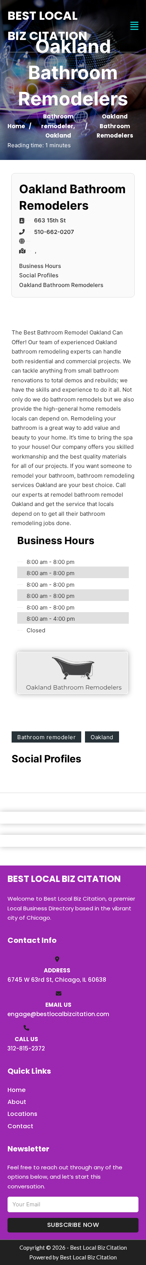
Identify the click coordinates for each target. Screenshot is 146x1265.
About (16, 1102)
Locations (22, 1114)
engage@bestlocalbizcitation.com (58, 1014)
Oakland (58, 135)
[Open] (134, 26)
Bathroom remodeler (46, 737)
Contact (20, 1126)
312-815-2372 (26, 1048)
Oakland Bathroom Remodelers (61, 285)
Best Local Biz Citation (47, 25)
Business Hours (40, 265)
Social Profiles (38, 275)
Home (16, 126)
